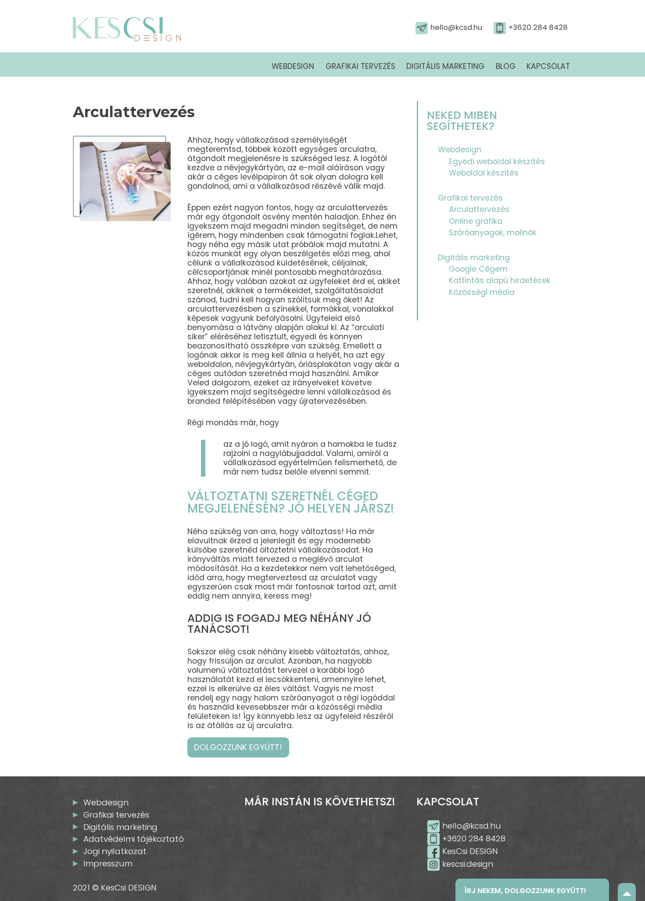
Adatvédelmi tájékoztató (133, 838)
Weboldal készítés (484, 173)
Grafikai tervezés (360, 66)
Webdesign (293, 66)
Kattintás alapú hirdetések (500, 280)
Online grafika (475, 221)
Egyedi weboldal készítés (497, 161)
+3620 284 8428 (538, 27)
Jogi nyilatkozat (115, 851)
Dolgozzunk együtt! (238, 747)
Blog (506, 66)
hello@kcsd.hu (456, 27)
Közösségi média (482, 292)
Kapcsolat (548, 66)
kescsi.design (467, 863)
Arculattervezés (479, 209)
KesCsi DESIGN (470, 851)
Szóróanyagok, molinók (493, 232)
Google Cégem (478, 269)
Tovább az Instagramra (326, 834)
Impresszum (108, 863)
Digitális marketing (445, 66)
